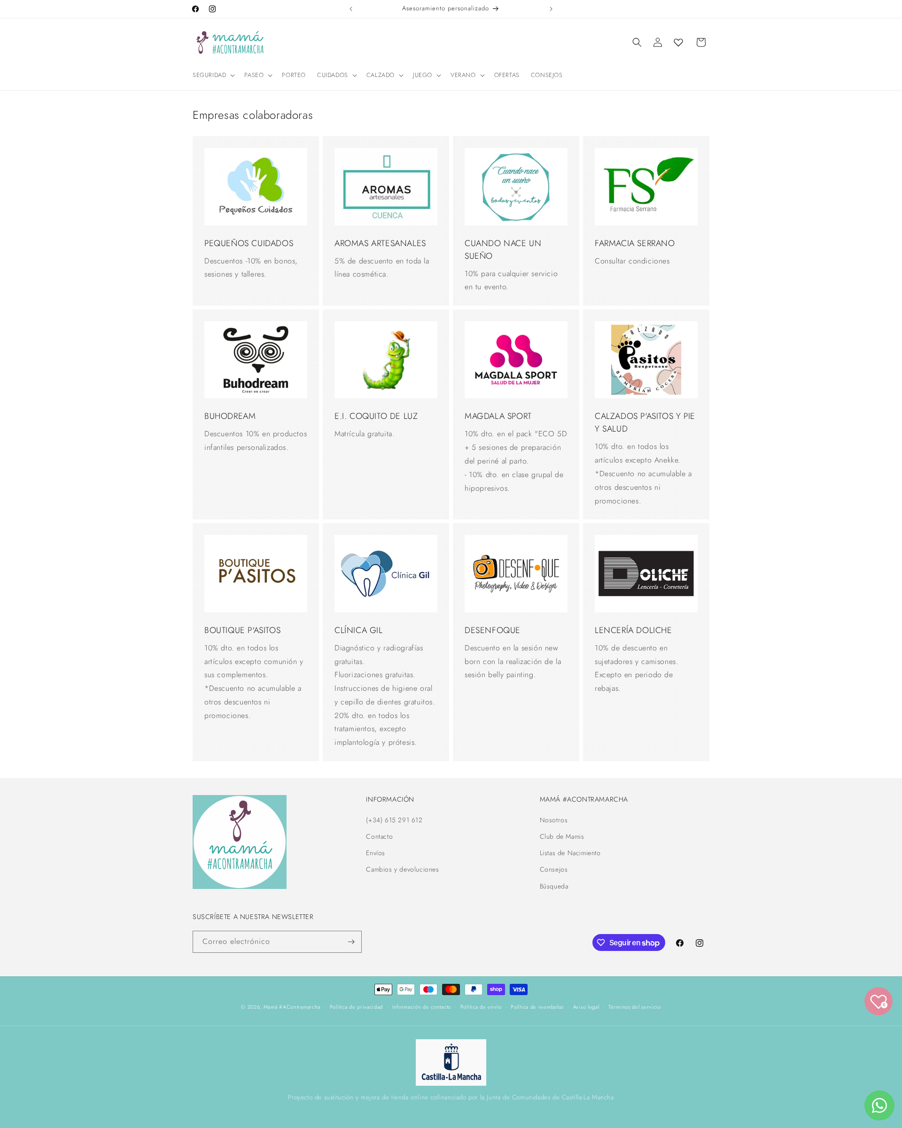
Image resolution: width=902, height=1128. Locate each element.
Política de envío (481, 1007)
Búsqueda (554, 886)
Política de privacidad (356, 1007)
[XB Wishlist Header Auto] (678, 42)
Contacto (379, 836)
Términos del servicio (634, 1007)
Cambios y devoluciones (402, 869)
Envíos (375, 853)
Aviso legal (586, 1007)
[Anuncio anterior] (351, 9)
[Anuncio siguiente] (551, 9)
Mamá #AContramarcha (292, 1007)
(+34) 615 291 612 (394, 820)
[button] (213, 75)
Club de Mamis (562, 836)
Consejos (554, 869)
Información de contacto (421, 1007)
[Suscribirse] (351, 942)
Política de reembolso (537, 1007)
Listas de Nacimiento (570, 853)
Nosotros (554, 820)
